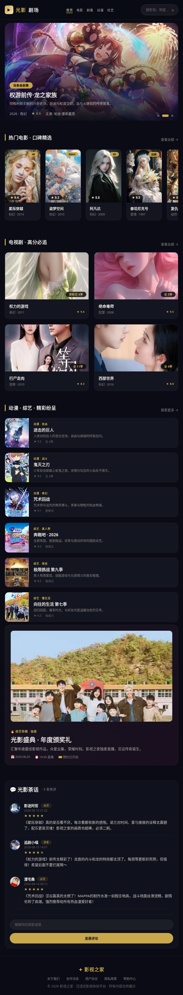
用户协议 (91, 978)
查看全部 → (169, 139)
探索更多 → (169, 410)
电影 (79, 10)
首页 (69, 10)
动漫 (100, 10)
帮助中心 (129, 978)
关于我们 (53, 978)
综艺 (110, 10)
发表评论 (91, 938)
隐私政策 (110, 978)
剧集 (90, 10)
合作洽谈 (72, 978)
